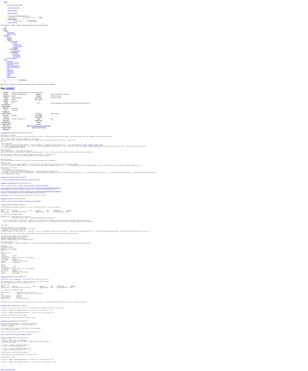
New (5, 29)
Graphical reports (17, 46)
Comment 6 (4, 276)
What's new (10, 64)
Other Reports (14, 49)
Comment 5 (4, 204)
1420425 (10, 88)
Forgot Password (12, 19)
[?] (4, 81)
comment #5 (17, 279)
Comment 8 (4, 305)
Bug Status (16, 54)
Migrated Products (11, 77)
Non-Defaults (16, 56)
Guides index (10, 70)
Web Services (10, 73)
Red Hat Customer (12, 13)
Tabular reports (17, 44)
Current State (14, 41)
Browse (9, 37)
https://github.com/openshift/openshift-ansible (33, 185)
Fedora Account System (13, 7)
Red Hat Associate (12, 10)
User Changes (17, 50)
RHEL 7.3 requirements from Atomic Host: (38, 126)
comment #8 (22, 340)
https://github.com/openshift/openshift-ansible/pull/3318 (21, 179)
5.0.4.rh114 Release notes (13, 67)
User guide (10, 71)
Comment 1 (4, 177)
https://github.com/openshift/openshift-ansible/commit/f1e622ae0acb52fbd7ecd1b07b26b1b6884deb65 (31, 188)
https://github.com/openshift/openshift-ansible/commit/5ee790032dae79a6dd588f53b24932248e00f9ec (31, 191)
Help (5, 59)
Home (5, 28)
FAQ (8, 68)
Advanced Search (11, 34)
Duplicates (16, 47)
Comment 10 (4, 337)
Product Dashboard (12, 58)
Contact (9, 74)
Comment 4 (4, 198)
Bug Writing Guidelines (13, 62)
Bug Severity (16, 55)
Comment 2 (4, 183)
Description (4, 133)
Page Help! (10, 61)
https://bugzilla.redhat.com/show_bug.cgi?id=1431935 (24, 201)
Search (6, 31)
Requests (9, 38)
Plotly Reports (14, 52)
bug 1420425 (4, 189)
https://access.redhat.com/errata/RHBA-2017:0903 (16, 334)
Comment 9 (4, 321)
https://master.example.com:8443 (93, 146)
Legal (8, 75)
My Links (6, 35)
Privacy (2, 369)
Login (5, 2)
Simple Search (10, 32)
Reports (9, 40)
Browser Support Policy (13, 65)
